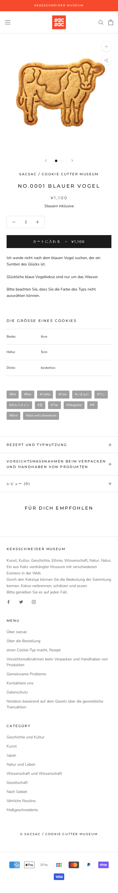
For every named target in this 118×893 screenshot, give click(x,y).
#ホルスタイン (19, 405)
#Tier (54, 405)
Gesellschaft (17, 782)
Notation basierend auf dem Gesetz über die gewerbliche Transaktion (55, 704)
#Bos (28, 394)
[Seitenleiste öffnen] (7, 22)
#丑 (40, 405)
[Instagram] (34, 601)
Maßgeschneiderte (22, 810)
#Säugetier (74, 405)
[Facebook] (8, 601)
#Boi (12, 394)
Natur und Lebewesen (41, 415)
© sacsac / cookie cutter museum (59, 834)
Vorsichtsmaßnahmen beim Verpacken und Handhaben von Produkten (56, 464)
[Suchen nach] (101, 22)
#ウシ (101, 394)
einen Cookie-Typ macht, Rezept (34, 650)
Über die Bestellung (23, 641)
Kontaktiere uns (20, 683)
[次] (72, 160)
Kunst (12, 746)
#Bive (13, 415)
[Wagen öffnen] (110, 22)
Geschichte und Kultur (25, 737)
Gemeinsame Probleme (26, 674)
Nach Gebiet (17, 791)
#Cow (62, 394)
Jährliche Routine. (21, 800)
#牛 (92, 405)
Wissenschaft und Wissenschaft (34, 773)
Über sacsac (17, 631)
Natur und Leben (21, 764)
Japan (11, 755)
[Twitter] (21, 601)
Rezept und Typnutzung (37, 445)
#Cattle (45, 394)
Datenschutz (17, 692)
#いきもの (82, 394)
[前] (46, 160)
